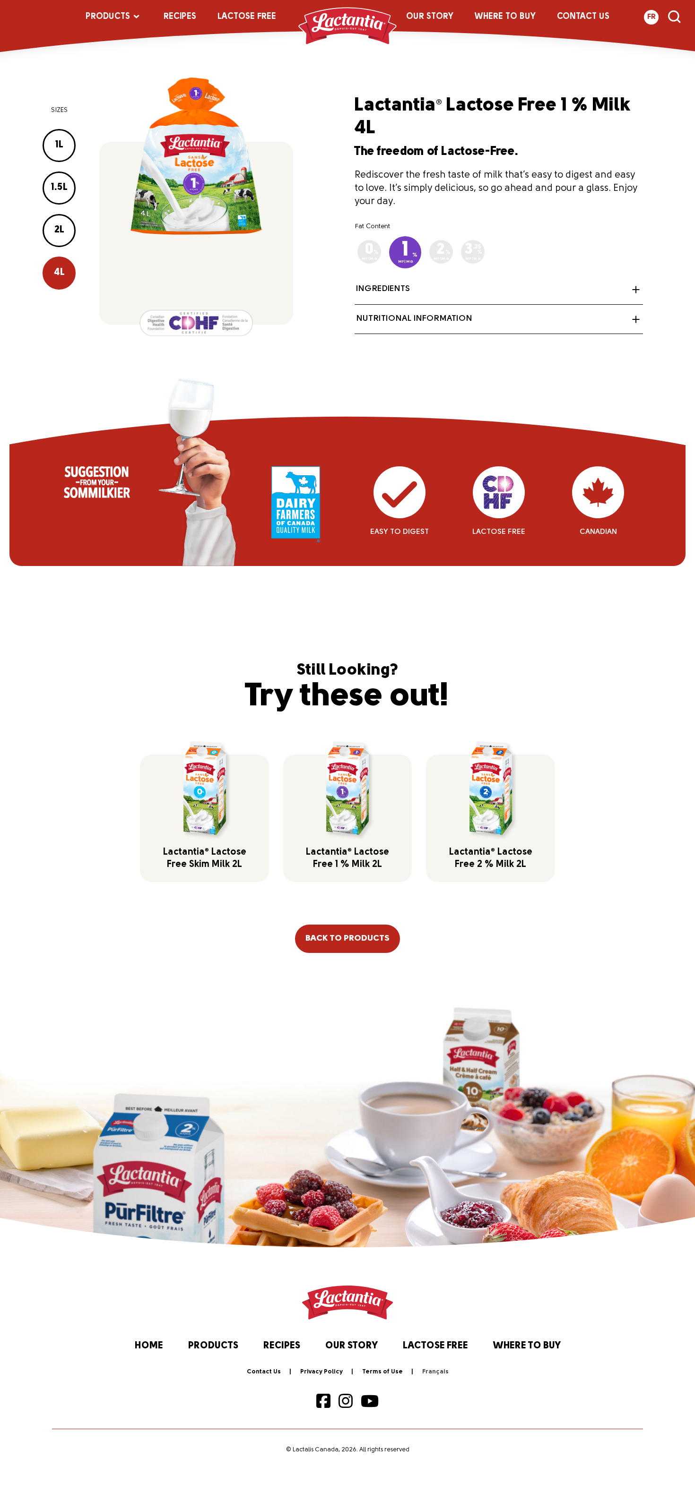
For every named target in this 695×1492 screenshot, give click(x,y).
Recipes (180, 17)
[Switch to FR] (435, 1372)
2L (59, 230)
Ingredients (383, 289)
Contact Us (583, 17)
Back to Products (347, 939)
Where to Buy (505, 17)
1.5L (59, 187)
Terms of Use (382, 1372)
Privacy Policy (321, 1372)
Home (149, 1346)
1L (59, 145)
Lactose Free (246, 17)
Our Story (429, 17)
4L (59, 272)
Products (108, 17)
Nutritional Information (414, 319)
